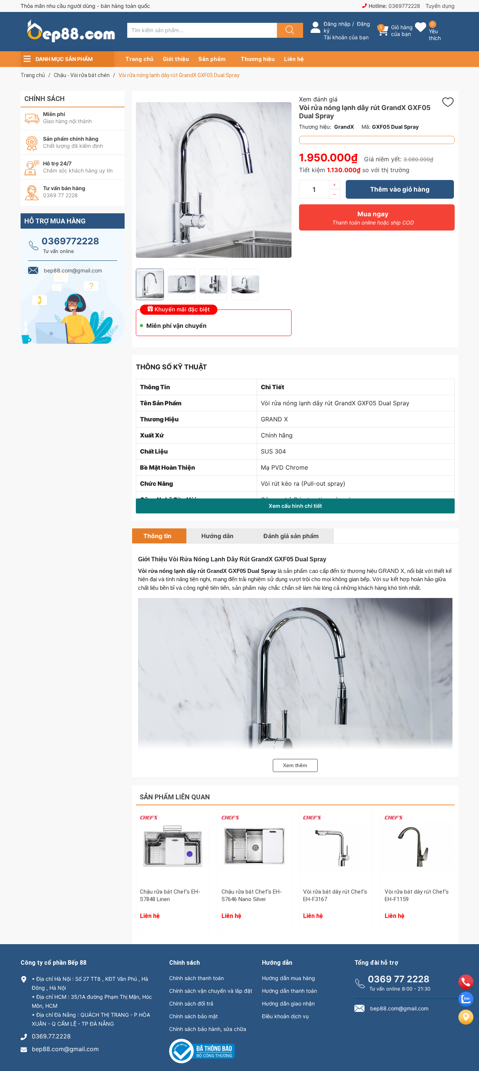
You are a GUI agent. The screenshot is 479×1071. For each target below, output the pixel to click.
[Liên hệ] (465, 1023)
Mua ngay (373, 218)
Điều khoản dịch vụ (285, 1016)
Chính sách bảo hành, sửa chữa (207, 1029)
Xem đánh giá (318, 99)
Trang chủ (139, 59)
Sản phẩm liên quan (175, 797)
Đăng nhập (337, 24)
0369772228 (404, 6)
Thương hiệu (258, 59)
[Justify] (289, 30)
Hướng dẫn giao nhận (288, 1003)
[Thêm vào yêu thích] (449, 102)
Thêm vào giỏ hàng (400, 189)
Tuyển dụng (440, 6)
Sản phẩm (212, 59)
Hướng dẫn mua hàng (288, 978)
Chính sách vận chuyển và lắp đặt (210, 991)
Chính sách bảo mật (193, 1016)
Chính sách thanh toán (196, 978)
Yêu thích (435, 34)
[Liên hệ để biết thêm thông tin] (173, 851)
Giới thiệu (176, 59)
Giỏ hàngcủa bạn (402, 30)
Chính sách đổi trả (191, 1003)
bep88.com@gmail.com (65, 1049)
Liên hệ (294, 59)
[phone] (465, 987)
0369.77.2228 (51, 1036)
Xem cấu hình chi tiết (295, 506)
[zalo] (465, 1004)
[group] (214, 180)
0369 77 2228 (399, 979)
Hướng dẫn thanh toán (289, 991)
